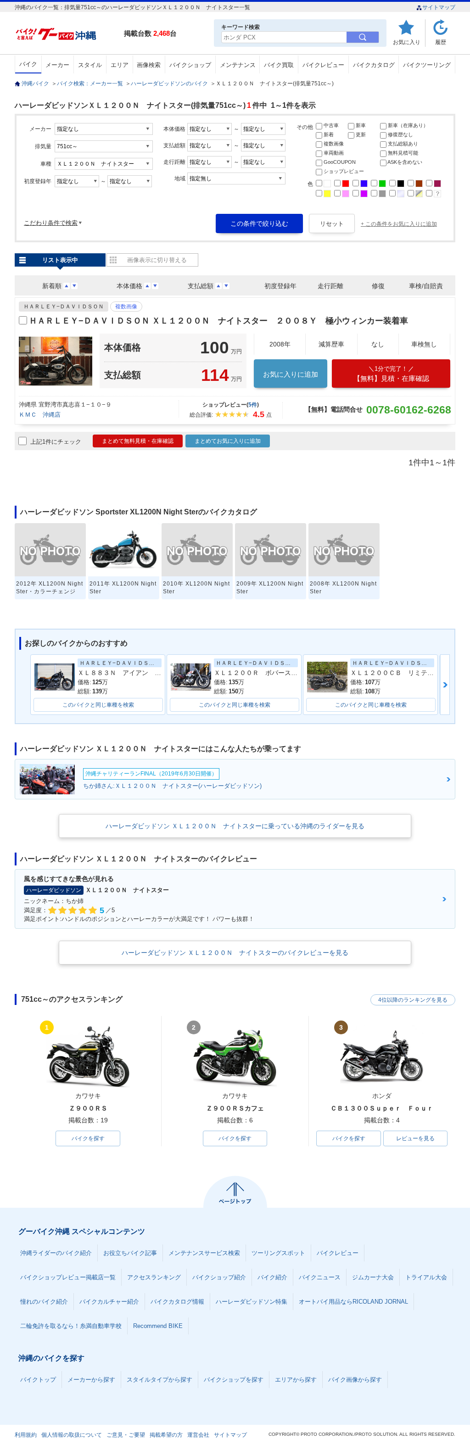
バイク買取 (279, 64)
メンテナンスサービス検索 (204, 1253)
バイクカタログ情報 (177, 1301)
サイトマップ (438, 7)
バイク (28, 64)
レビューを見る (415, 1138)
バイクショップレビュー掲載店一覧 (68, 1277)
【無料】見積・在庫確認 (391, 373)
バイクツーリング (427, 64)
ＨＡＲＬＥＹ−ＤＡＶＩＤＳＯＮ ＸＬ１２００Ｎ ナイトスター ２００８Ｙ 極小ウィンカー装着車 (218, 320)
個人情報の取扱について (71, 1435)
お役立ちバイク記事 (130, 1253)
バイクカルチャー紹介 (109, 1301)
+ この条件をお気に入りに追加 (399, 224)
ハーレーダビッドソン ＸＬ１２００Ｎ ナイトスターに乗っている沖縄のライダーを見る (235, 826)
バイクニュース (320, 1277)
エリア (120, 64)
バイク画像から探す (355, 1379)
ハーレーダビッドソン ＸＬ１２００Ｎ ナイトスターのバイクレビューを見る (235, 952)
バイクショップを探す (233, 1379)
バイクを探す (88, 1138)
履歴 (440, 42)
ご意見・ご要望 (125, 1435)
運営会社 (198, 1435)
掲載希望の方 (166, 1435)
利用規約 (26, 1435)
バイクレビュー (323, 64)
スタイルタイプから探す (159, 1379)
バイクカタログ (374, 64)
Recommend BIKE (158, 1325)
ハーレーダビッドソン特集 (251, 1301)
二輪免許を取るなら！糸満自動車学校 (71, 1325)
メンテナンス (238, 64)
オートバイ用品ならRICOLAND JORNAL (353, 1301)
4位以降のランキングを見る (413, 1000)
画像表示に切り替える (157, 260)
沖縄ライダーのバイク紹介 (56, 1253)
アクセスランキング (154, 1277)
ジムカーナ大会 (373, 1277)
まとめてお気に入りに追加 (228, 441)
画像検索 (149, 64)
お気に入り (406, 42)
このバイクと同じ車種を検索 (98, 705)
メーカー (57, 64)
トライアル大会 (426, 1277)
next (445, 684)
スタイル (90, 64)
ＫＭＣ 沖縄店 (40, 415)
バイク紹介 (272, 1277)
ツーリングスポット (278, 1253)
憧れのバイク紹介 (44, 1301)
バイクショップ (190, 64)
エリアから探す (296, 1379)
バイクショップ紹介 (219, 1277)
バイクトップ (38, 1379)
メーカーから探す (91, 1379)
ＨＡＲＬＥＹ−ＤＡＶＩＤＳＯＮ (63, 306)
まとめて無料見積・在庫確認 (137, 441)
